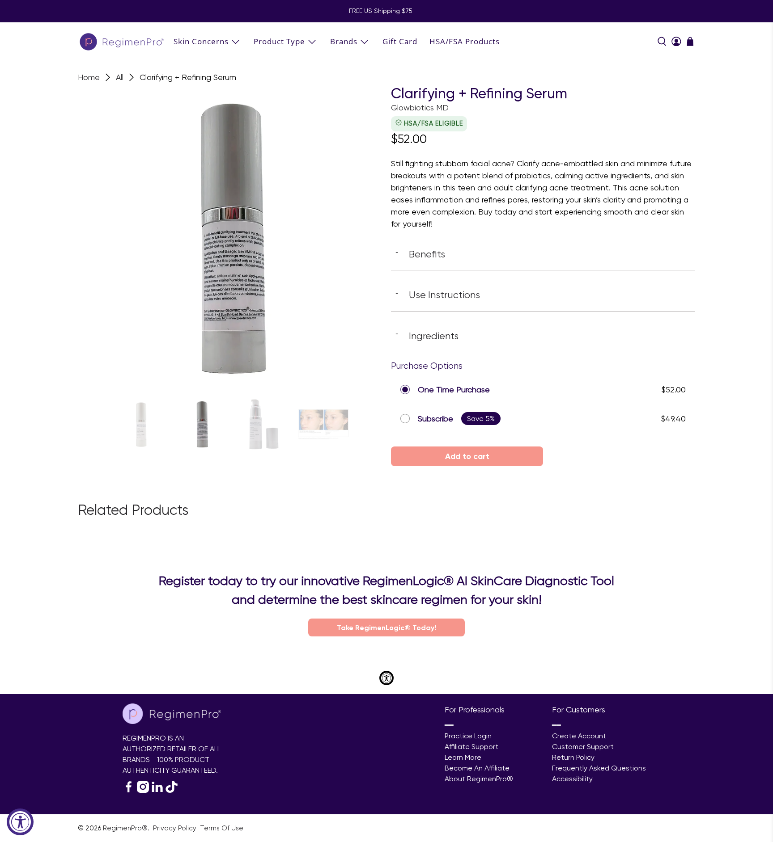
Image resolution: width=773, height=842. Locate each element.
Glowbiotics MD (420, 107)
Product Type (279, 41)
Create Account (579, 736)
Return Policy (573, 757)
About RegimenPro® (479, 779)
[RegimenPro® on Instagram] (143, 790)
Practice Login (468, 736)
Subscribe (435, 418)
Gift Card (399, 41)
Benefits (420, 254)
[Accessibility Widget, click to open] (20, 821)
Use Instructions (437, 294)
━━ (449, 725)
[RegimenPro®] (122, 41)
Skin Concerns (201, 41)
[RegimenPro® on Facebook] (129, 790)
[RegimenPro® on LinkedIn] (157, 790)
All (119, 77)
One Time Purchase (454, 389)
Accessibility (572, 779)
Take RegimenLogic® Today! (386, 627)
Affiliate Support (471, 746)
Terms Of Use (221, 828)
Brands (343, 41)
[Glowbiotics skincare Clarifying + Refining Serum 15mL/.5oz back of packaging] (230, 237)
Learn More (463, 757)
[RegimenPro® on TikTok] (172, 790)
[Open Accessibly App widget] (386, 678)
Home (89, 77)
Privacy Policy (175, 828)
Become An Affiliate (477, 768)
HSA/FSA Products (464, 41)
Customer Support (583, 746)
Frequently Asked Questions (599, 768)
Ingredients (427, 335)
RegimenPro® (125, 828)
